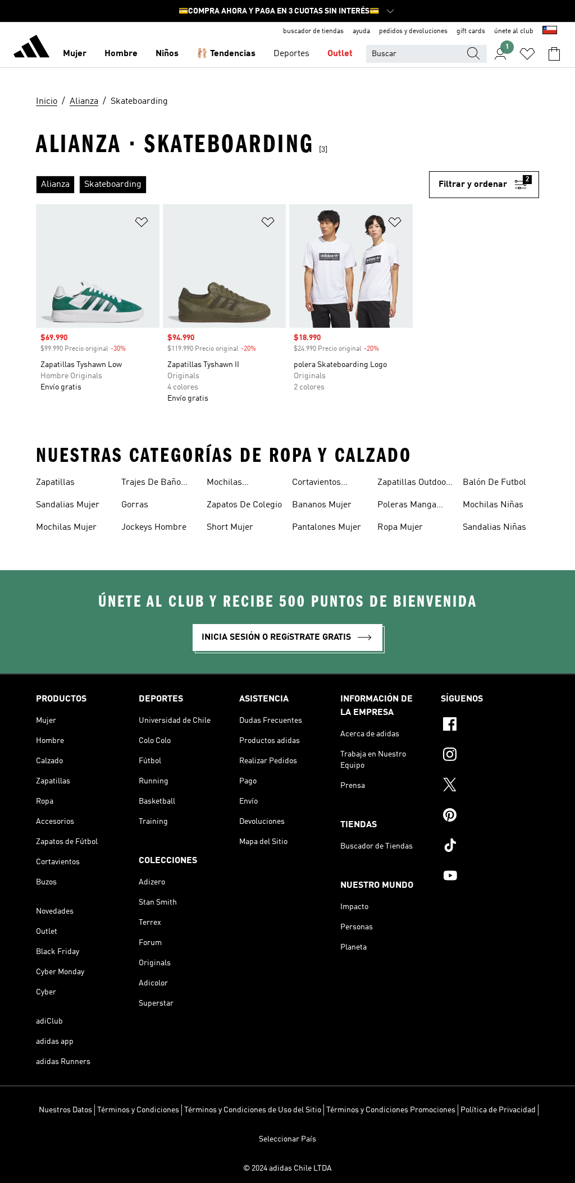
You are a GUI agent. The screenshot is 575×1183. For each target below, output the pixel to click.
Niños (167, 53)
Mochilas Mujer (66, 527)
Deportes (291, 53)
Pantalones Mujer (326, 527)
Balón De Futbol (494, 482)
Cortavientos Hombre (316, 483)
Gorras (134, 505)
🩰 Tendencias (226, 53)
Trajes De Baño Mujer (151, 483)
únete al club (513, 31)
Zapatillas (55, 482)
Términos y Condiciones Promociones (390, 1110)
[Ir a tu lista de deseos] (527, 53)
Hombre (121, 53)
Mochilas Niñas (493, 505)
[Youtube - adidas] (490, 877)
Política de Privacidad (498, 1110)
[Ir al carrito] (554, 53)
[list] (232, 185)
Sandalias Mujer (67, 505)
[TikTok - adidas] (490, 847)
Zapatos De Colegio (244, 505)
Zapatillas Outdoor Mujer (413, 483)
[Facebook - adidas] (490, 725)
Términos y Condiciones (138, 1110)
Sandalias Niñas (494, 527)
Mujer (74, 53)
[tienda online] (31, 48)
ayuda (361, 31)
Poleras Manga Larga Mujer (406, 506)
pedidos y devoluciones (413, 31)
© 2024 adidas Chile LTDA (287, 1168)
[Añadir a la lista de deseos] (141, 224)
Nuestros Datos (65, 1110)
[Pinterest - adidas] (490, 816)
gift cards (471, 31)
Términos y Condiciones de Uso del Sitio (252, 1110)
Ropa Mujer (400, 527)
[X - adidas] (490, 786)
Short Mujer (230, 527)
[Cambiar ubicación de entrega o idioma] (550, 31)
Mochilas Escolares (226, 483)
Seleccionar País (287, 1139)
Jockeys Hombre (153, 527)
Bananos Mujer (322, 505)
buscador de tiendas (313, 31)
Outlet (340, 53)
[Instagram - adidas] (490, 756)
